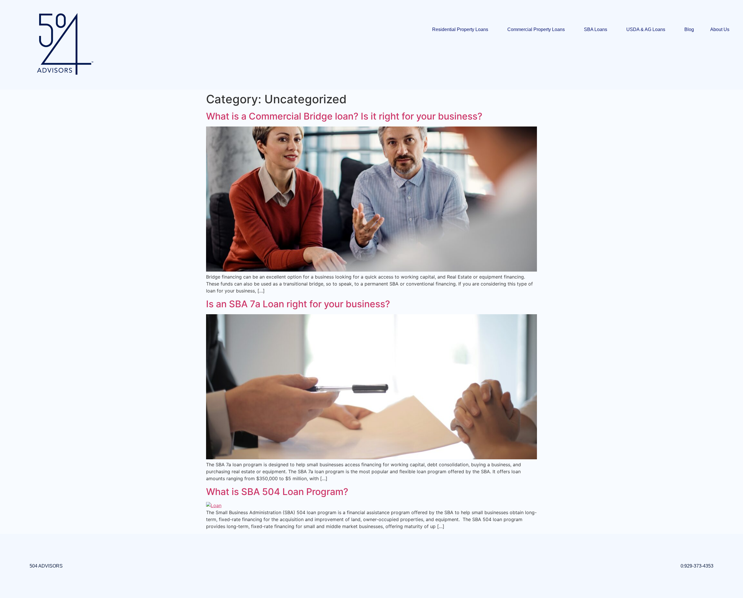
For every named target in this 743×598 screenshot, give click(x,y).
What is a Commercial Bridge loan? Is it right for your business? (344, 116)
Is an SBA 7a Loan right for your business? (298, 304)
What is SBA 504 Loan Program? (277, 491)
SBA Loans (595, 29)
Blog (689, 29)
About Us (719, 29)
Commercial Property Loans (536, 29)
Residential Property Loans (460, 29)
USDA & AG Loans (645, 29)
